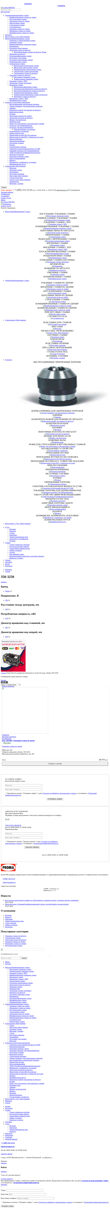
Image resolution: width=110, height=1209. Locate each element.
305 (6, 627)
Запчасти (8, 35)
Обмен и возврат (15, 550)
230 (6, 600)
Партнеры (13, 535)
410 (6, 609)
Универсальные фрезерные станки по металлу (31, 95)
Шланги (12, 160)
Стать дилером (10, 923)
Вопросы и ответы (16, 558)
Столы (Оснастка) (16, 178)
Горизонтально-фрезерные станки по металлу (30, 89)
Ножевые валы (14, 122)
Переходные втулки (16, 133)
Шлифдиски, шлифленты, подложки (22, 162)
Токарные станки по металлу (20, 75)
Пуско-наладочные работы (19, 546)
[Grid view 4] (7, 683)
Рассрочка (9, 927)
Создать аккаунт (7, 1179)
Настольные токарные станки (25, 77)
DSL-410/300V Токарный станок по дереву (18, 741)
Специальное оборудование (15, 166)
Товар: (3, 1190)
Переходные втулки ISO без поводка (22, 135)
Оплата (12, 552)
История (12, 529)
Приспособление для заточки (24, 129)
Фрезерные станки (16, 85)
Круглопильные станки (18, 19)
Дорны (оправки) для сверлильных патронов (25, 106)
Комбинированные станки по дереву (22, 17)
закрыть (4, 582)
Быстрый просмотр (9, 737)
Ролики (12, 145)
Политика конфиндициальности (10, 956)
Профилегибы (14, 989)
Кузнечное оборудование (18, 48)
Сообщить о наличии (55, 763)
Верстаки (12, 168)
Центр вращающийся (17, 158)
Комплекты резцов (16, 112)
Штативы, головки (16, 183)
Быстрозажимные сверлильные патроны (24, 104)
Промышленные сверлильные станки (27, 69)
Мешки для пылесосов (17, 120)
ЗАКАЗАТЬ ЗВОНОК (13, 825)
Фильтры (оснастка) (16, 154)
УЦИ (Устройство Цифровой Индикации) (24, 153)
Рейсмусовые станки (17, 23)
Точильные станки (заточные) (20, 83)
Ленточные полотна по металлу (21, 118)
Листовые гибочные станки (19, 994)
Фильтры (12, 1093)
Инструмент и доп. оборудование (17, 37)
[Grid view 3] (4, 683)
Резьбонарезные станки (18, 62)
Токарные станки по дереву (19, 29)
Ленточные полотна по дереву (20, 116)
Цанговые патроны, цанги (19, 156)
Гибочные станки (15, 42)
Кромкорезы (13, 46)
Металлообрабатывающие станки (17, 39)
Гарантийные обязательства (19, 548)
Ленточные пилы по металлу (20, 50)
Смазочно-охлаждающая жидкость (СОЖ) (24, 149)
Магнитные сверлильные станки (26, 68)
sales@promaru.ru (62, 190)
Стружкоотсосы (15, 27)
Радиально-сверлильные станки (21, 60)
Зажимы (12, 108)
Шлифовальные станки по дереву (21, 33)
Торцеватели (14, 182)
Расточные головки (16, 143)
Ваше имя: (5, 1194)
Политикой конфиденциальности (46, 843)
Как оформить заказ (16, 554)
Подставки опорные (16, 174)
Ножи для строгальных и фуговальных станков (26, 124)
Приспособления (15, 139)
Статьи (12, 533)
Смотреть (28, 4)
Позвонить (7, 204)
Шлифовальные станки (18, 100)
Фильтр (3, 680)
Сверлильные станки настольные (26, 71)
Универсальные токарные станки (26, 79)
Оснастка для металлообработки (21, 127)
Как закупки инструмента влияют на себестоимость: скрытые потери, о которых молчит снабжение (42, 900)
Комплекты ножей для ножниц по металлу (25, 110)
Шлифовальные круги (17, 164)
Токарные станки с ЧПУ (18, 81)
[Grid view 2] (2, 683)
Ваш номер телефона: (9, 1198)
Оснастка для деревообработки (20, 125)
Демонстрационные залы (18, 537)
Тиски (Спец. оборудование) (20, 180)
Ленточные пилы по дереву (19, 21)
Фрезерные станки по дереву (20, 31)
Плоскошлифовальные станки (20, 56)
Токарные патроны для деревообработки (24, 151)
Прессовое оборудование (18, 176)
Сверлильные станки (17, 64)
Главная (3, 673)
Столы (11, 1033)
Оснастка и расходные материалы (17, 102)
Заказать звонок (6, 1154)
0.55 (6, 618)
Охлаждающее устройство (19, 131)
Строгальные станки (17, 25)
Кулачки (12, 114)
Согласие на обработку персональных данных (59, 793)
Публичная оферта (55, 956)
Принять (4, 1184)
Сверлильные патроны (17, 147)
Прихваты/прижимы (17, 141)
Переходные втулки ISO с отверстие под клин (26, 137)
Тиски (11, 1025)
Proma (7, 591)
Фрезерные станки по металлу (25, 96)
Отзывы (12, 541)
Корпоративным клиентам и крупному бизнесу (26, 556)
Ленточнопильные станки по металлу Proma (30, 52)
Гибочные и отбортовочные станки (22, 40)
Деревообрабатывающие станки (17, 15)
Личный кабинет (11, 1139)
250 (6, 637)
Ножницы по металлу (17, 54)
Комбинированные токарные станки (22, 44)
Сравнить (8, 1137)
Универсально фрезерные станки (26, 93)
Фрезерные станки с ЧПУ (18, 98)
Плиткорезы (13, 172)
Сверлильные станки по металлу (26, 73)
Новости (12, 531)
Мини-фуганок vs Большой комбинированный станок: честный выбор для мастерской (37, 904)
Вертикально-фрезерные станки (25, 87)
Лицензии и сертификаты (18, 539)
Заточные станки (15, 170)
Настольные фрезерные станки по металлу (29, 91)
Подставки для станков (17, 58)
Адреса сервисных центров (19, 545)
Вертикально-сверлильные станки (26, 66)
